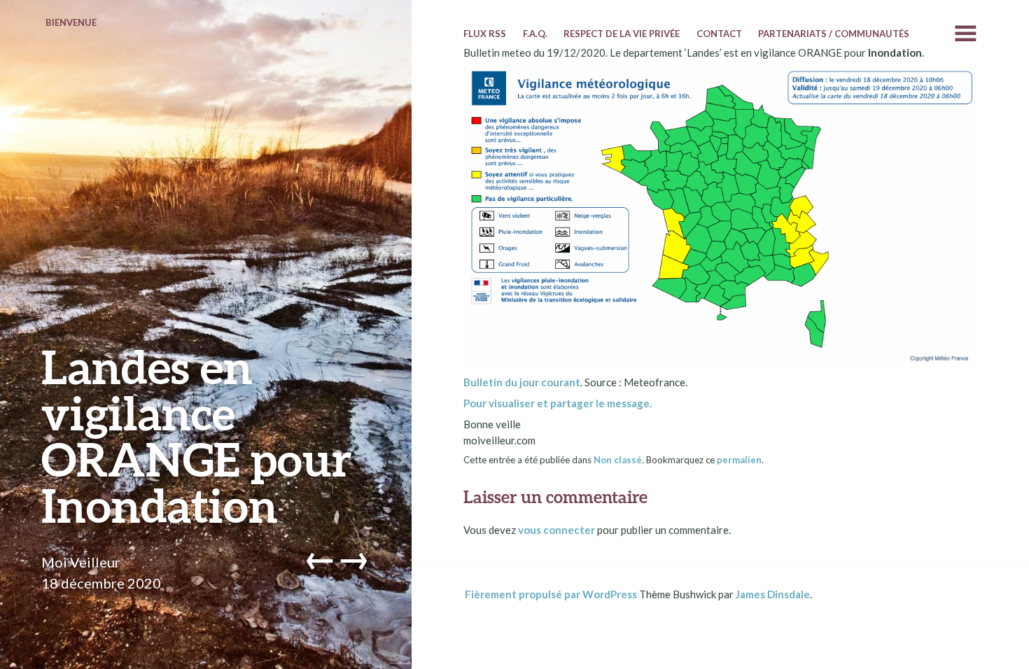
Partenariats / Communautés (833, 33)
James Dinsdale (773, 594)
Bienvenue (71, 22)
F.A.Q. (535, 33)
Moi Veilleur (80, 562)
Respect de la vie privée (622, 33)
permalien (739, 459)
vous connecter (556, 529)
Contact (719, 33)
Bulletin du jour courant (521, 382)
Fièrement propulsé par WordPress (551, 594)
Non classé (618, 459)
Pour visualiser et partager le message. (557, 403)
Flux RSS (484, 33)
